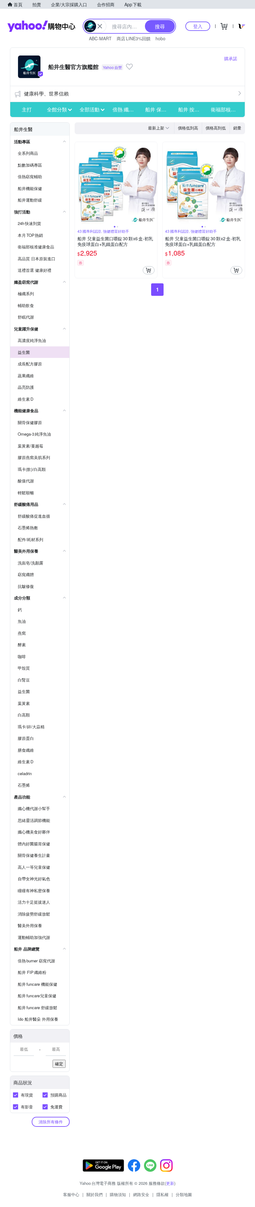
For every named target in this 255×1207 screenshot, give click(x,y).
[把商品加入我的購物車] (149, 270)
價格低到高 (188, 128)
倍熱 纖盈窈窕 (127, 109)
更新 (170, 1183)
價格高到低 (216, 128)
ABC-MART (100, 38)
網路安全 (141, 1194)
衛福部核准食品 (225, 109)
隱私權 (162, 1194)
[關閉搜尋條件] (100, 26)
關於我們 (94, 1194)
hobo (160, 38)
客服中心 (71, 1194)
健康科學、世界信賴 (46, 93)
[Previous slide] (79, 183)
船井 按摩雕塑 (192, 109)
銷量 (237, 128)
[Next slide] (153, 183)
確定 (59, 1064)
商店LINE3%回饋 (134, 38)
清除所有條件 (51, 1122)
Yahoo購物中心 (41, 26)
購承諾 (230, 58)
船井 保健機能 (159, 109)
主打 (27, 109)
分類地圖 (184, 1194)
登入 (197, 26)
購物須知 (118, 1194)
